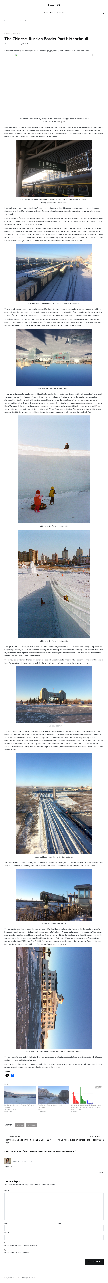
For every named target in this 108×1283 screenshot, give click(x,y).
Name (6, 1223)
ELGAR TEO (54, 5)
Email (59, 1223)
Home (46, 13)
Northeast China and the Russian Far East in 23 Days (27, 1140)
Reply (101, 1172)
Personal (60, 13)
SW (14, 1159)
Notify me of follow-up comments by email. (21, 1245)
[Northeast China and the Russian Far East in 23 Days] (20, 1095)
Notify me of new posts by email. (17, 1252)
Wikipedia (61, 122)
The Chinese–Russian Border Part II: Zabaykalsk (80, 1138)
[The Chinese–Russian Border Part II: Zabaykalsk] (53, 1095)
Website (7, 1233)
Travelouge (16, 34)
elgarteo (7, 44)
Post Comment (94, 1262)
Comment (8, 1190)
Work (51, 13)
